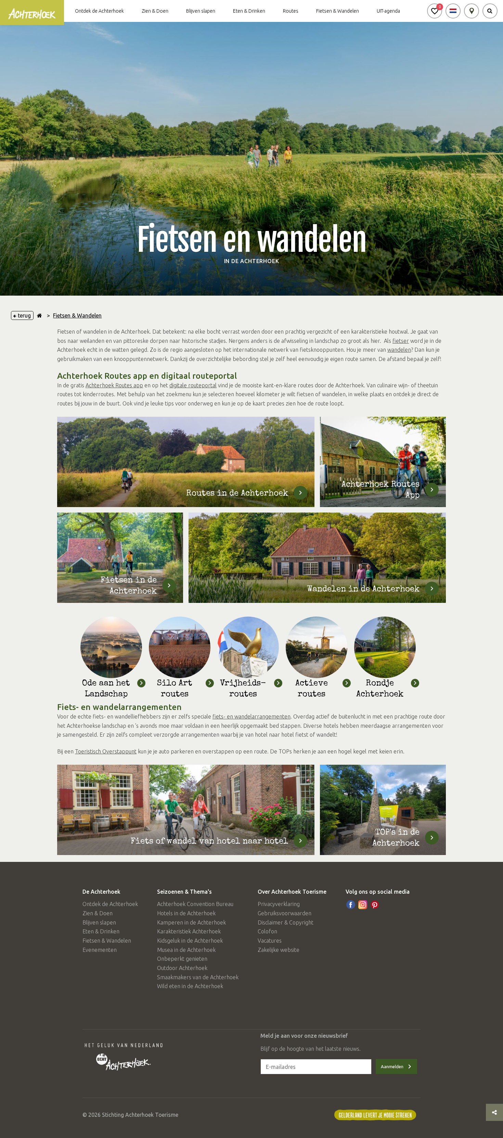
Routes (290, 11)
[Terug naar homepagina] (40, 315)
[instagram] (363, 905)
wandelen (399, 350)
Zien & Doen (155, 11)
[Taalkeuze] (453, 10)
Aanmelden (392, 1066)
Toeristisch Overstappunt (106, 751)
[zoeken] (490, 10)
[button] (434, 10)
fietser (400, 341)
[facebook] (351, 905)
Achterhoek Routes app (114, 385)
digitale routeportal (193, 385)
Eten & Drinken (249, 11)
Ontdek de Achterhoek (99, 11)
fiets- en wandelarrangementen (251, 716)
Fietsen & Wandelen (337, 11)
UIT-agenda (388, 11)
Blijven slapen (200, 11)
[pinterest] (375, 905)
